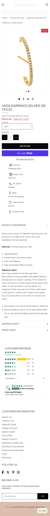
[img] (17, 386)
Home (5, 18)
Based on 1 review (13, 355)
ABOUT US (7, 417)
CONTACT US (8, 421)
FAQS (4, 454)
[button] (10, 359)
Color (5, 122)
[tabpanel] (25, 61)
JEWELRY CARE (9, 424)
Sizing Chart (9, 330)
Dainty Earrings (17, 18)
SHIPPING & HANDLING (12, 443)
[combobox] (25, 12)
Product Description (14, 225)
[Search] (45, 12)
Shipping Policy (10, 324)
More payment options (25, 159)
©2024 (8, 507)
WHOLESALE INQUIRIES (13, 450)
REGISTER (6, 458)
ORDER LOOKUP (9, 428)
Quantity (5, 132)
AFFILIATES (7, 435)
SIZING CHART (8, 432)
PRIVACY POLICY (9, 439)
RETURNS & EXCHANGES (13, 447)
